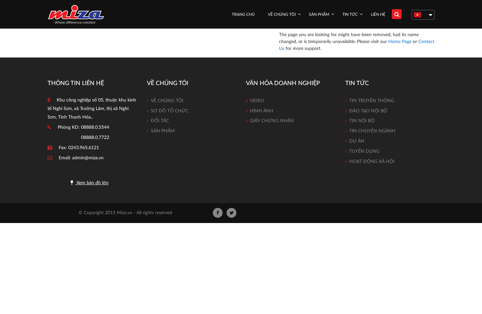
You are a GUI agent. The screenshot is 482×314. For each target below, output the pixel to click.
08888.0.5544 (95, 127)
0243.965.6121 (83, 148)
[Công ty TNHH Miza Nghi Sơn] (76, 14)
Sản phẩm (319, 14)
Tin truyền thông (371, 101)
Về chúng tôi (282, 14)
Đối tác (160, 121)
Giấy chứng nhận (272, 121)
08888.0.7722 (95, 137)
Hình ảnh (261, 111)
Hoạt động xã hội (371, 161)
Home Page (400, 41)
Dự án (356, 141)
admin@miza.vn (88, 158)
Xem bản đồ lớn (92, 183)
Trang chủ (243, 14)
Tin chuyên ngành (372, 131)
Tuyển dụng (364, 151)
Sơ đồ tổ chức (169, 111)
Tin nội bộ (361, 121)
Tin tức (350, 14)
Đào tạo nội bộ (368, 111)
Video (257, 101)
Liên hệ (378, 14)
